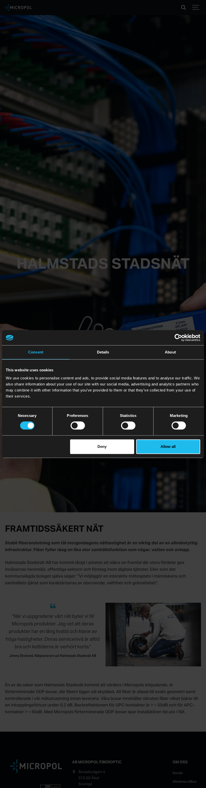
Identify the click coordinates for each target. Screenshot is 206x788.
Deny (102, 446)
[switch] (78, 425)
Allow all (168, 446)
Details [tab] (103, 352)
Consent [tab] (35, 352)
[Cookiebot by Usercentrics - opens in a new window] (178, 337)
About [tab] (170, 352)
